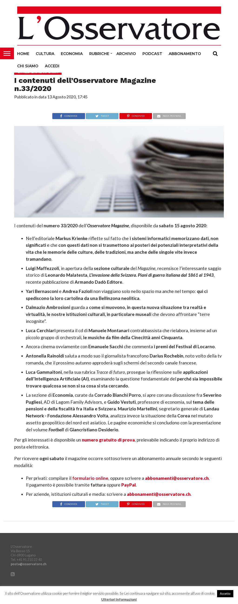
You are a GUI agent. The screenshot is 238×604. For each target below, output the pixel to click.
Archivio (126, 54)
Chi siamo (27, 66)
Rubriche (99, 54)
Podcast (152, 54)
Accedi (52, 66)
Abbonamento (185, 54)
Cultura (45, 54)
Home (23, 54)
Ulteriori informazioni (119, 599)
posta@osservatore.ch (28, 564)
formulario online (90, 478)
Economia (72, 54)
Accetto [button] (225, 593)
